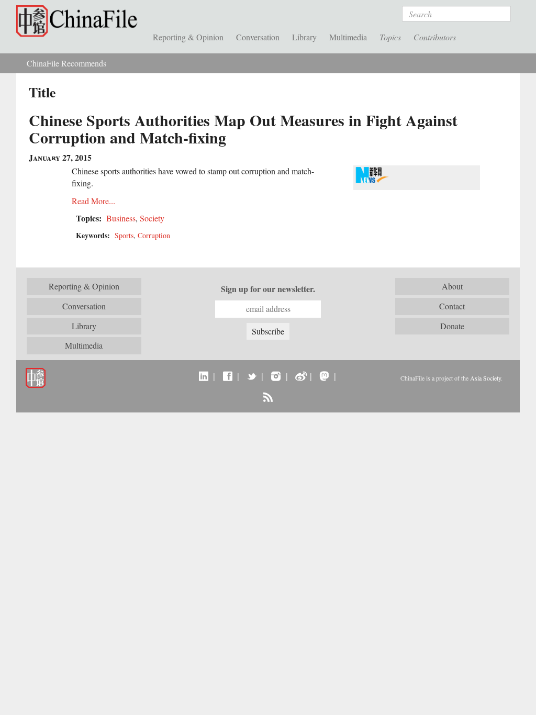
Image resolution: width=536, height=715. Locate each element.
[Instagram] (275, 376)
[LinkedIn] (203, 376)
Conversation (258, 36)
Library (304, 36)
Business (121, 218)
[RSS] (267, 396)
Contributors (435, 36)
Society (152, 218)
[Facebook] (227, 376)
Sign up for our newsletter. (268, 289)
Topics (390, 36)
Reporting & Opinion (188, 36)
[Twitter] (251, 376)
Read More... (93, 200)
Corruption (154, 235)
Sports (124, 235)
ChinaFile (79, 21)
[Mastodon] (324, 376)
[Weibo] (300, 376)
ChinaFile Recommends (66, 63)
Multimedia (348, 36)
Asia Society (485, 378)
